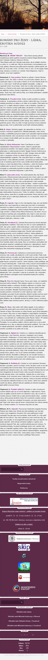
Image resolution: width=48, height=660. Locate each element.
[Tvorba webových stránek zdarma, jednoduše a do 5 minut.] (17, 655)
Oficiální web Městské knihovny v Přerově (24, 616)
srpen (22, 635)
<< (15, 635)
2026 (26, 635)
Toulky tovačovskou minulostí (23, 479)
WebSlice (21, 655)
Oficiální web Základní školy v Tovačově (24, 621)
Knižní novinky (12, 34)
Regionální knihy (24, 483)
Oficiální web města (24, 612)
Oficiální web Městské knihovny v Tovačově (24, 625)
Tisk (26, 655)
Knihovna (24, 488)
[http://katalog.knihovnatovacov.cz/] (24, 504)
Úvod (2, 34)
